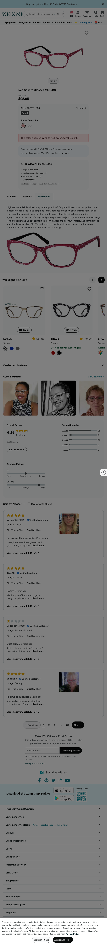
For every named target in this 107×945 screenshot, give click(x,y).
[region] (53, 931)
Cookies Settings (41, 939)
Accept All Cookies (63, 939)
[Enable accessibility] (103, 472)
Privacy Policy (72, 934)
